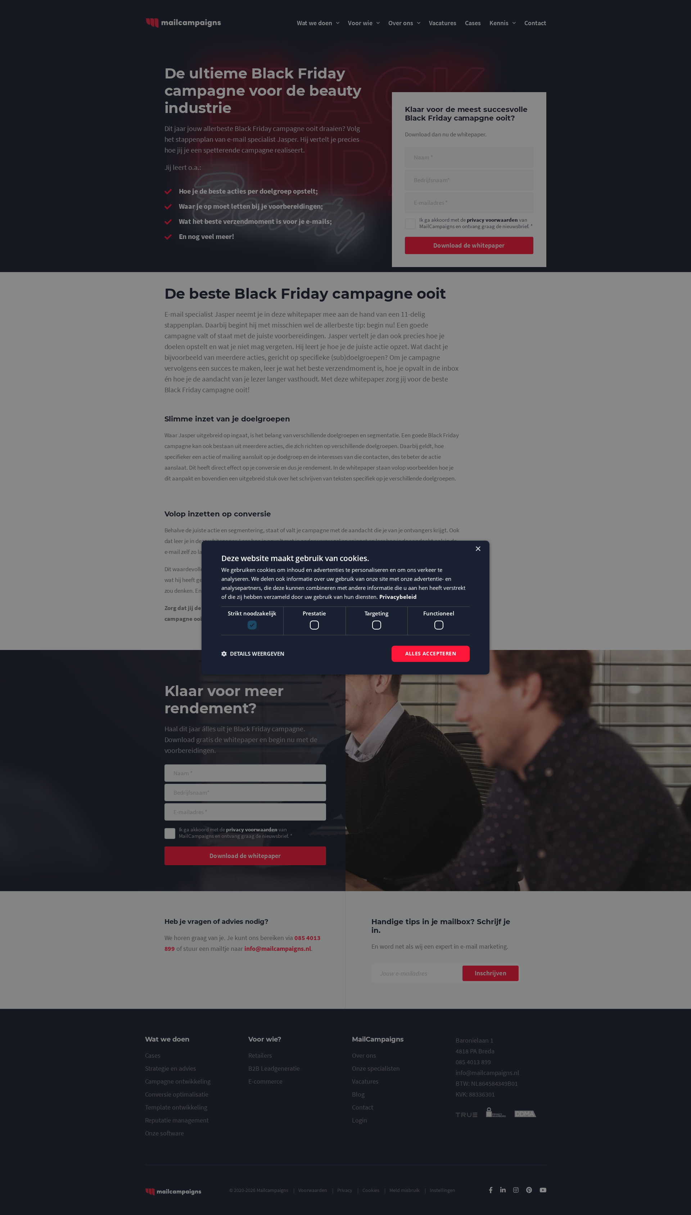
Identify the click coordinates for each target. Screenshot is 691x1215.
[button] (252, 654)
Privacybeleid (398, 596)
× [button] (477, 549)
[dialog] (345, 607)
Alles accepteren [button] (430, 653)
